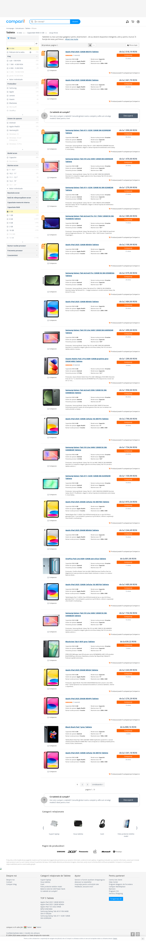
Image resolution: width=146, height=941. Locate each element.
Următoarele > (97, 784)
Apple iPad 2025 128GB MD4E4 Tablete (81, 80)
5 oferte (128, 648)
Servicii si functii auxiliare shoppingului (90, 880)
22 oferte (128, 454)
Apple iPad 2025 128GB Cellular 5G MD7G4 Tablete (87, 584)
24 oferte (128, 425)
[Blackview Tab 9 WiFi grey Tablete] (53, 648)
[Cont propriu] (138, 21)
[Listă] (90, 45)
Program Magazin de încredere (121, 884)
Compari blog (11, 884)
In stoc (20, 33)
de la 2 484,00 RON (128, 301)
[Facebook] (133, 934)
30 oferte (128, 137)
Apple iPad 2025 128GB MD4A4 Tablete (82, 301)
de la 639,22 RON (128, 641)
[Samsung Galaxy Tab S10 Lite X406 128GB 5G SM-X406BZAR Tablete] (53, 454)
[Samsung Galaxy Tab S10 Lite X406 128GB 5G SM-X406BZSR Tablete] (53, 620)
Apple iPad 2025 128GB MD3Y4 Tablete (82, 51)
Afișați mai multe (71, 39)
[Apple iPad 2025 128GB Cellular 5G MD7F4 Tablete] (53, 426)
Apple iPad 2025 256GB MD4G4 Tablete (82, 530)
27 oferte (128, 194)
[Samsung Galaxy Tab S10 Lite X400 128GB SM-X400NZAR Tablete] (53, 337)
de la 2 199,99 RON (128, 244)
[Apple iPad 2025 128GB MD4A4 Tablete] (53, 308)
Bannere (112, 889)
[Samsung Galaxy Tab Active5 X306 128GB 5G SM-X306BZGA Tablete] (53, 397)
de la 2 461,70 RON (128, 80)
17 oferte (128, 223)
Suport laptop (54, 834)
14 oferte (128, 482)
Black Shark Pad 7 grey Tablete (78, 727)
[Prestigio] (117, 851)
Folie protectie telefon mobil (126, 835)
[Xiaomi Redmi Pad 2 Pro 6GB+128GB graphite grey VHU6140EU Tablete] (53, 366)
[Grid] (94, 45)
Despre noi (10, 880)
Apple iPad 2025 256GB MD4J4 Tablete (81, 670)
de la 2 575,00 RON (128, 273)
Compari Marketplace (117, 886)
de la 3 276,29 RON (128, 698)
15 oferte (128, 705)
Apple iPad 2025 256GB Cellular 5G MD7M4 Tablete (87, 502)
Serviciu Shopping (116, 893)
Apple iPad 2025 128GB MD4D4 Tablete (82, 244)
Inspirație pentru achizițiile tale (87, 884)
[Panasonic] (83, 851)
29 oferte (128, 280)
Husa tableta (78, 834)
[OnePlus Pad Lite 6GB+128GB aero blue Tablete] (53, 565)
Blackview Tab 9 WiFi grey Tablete (80, 641)
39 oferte (128, 397)
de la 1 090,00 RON (128, 130)
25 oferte (128, 337)
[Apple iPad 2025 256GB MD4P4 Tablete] (53, 705)
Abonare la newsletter (83, 882)
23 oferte (128, 87)
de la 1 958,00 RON (128, 390)
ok (36, 43)
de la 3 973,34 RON (128, 501)
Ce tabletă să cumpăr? (60, 112)
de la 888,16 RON (128, 727)
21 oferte (128, 251)
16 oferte (128, 537)
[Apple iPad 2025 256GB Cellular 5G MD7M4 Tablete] (53, 509)
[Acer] (72, 851)
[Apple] (94, 851)
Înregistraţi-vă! (116, 899)
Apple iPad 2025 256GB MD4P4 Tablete (82, 698)
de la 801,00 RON (128, 558)
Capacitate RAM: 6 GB (36, 33)
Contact (9, 882)
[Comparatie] (127, 21)
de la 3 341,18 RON (128, 753)
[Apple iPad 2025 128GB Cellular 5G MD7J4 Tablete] (53, 760)
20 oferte (128, 165)
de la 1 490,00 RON (128, 330)
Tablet (29, 927)
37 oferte (128, 58)
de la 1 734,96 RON (128, 447)
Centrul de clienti (115, 880)
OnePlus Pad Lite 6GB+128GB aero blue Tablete (85, 558)
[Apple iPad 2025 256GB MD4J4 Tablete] (53, 677)
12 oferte (128, 591)
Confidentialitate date (14, 933)
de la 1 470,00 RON (128, 158)
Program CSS (114, 891)
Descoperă (128, 115)
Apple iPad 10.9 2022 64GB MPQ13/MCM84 (50, 908)
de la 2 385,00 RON (128, 216)
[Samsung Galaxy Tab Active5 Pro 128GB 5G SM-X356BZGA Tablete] (53, 280)
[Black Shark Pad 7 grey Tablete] (53, 734)
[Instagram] (138, 934)
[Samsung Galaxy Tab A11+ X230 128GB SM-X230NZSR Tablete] (53, 483)
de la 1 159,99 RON (128, 476)
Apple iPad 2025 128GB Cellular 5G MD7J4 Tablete (86, 753)
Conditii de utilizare (32, 933)
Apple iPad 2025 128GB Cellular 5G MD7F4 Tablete (86, 419)
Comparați (128, 55)
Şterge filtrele (53, 33)
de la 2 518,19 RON (128, 51)
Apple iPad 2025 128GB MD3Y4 (52, 902)
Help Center (113, 882)
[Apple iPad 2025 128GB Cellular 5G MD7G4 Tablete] (53, 591)
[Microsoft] (106, 851)
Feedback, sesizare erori (84, 886)
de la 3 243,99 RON (128, 670)
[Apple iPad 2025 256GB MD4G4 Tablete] (53, 537)
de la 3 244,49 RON (128, 530)
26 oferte (128, 308)
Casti (102, 834)
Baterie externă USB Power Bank (52, 889)
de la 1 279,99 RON (128, 187)
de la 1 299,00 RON (128, 358)
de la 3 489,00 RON (128, 584)
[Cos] (132, 21)
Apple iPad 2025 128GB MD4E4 (52, 904)
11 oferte (128, 565)
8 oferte (128, 365)
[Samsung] (61, 851)
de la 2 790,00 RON (128, 418)
